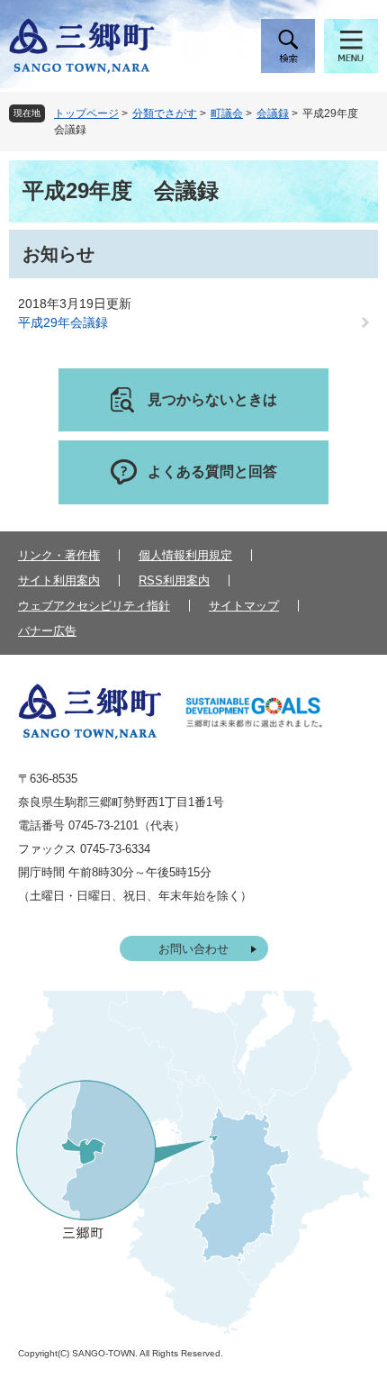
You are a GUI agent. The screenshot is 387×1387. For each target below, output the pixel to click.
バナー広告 (47, 631)
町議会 (227, 113)
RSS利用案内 (174, 580)
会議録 (272, 113)
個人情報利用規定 (185, 555)
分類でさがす (164, 113)
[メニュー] (351, 46)
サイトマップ (244, 605)
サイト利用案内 (59, 580)
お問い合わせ (193, 949)
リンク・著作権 (59, 555)
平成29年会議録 (63, 322)
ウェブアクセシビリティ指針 (94, 605)
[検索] (288, 46)
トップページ (86, 113)
